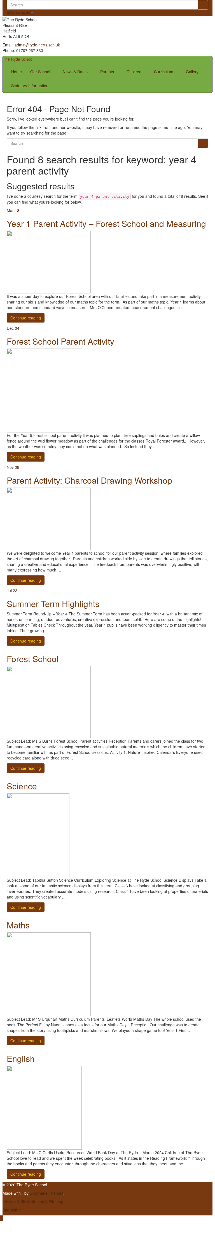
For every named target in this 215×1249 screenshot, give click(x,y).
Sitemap (56, 1201)
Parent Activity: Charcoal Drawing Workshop (89, 480)
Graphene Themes (46, 1193)
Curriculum (164, 71)
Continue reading (25, 318)
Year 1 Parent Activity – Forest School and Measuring (106, 223)
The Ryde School (18, 59)
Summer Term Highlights (53, 604)
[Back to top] (1, 1218)
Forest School (33, 659)
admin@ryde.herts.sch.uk (37, 45)
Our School (40, 71)
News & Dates (76, 71)
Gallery (192, 71)
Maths (18, 925)
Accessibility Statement (25, 1201)
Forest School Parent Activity (60, 341)
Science (22, 786)
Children (134, 71)
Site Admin (12, 1210)
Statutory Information (29, 85)
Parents (107, 71)
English (21, 1058)
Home (16, 71)
